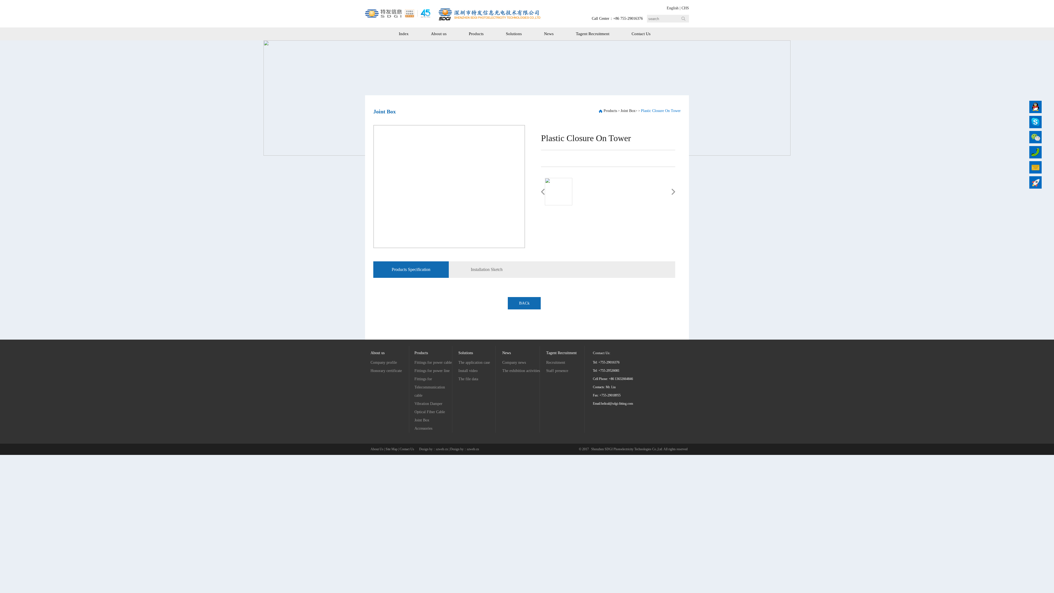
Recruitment (555, 362)
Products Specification (411, 269)
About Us (377, 449)
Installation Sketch (487, 269)
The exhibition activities (521, 371)
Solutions (514, 34)
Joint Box (628, 111)
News (549, 34)
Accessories (423, 428)
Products (476, 34)
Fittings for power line (432, 371)
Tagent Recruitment (592, 34)
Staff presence (557, 371)
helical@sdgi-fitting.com (617, 403)
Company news (514, 362)
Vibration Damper (428, 404)
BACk (524, 303)
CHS (685, 8)
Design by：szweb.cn (434, 449)
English (673, 8)
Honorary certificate (386, 371)
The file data (468, 379)
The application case (474, 362)
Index (404, 34)
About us (439, 34)
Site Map (391, 449)
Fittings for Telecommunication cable (429, 387)
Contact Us (641, 34)
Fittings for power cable (433, 362)
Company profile (384, 362)
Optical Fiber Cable (429, 412)
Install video (468, 371)
